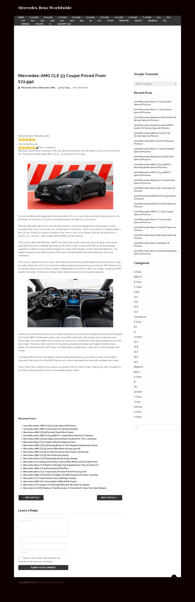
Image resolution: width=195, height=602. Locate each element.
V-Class (119, 17)
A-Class (34, 17)
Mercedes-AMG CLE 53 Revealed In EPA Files (45, 468)
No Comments (80, 88)
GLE (72, 21)
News (21, 17)
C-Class (62, 17)
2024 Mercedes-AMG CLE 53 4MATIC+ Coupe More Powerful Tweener (58, 435)
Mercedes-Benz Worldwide (45, 8)
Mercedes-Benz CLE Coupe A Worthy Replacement (49, 442)
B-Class (48, 17)
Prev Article (32, 497)
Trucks (39, 24)
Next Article (108, 497)
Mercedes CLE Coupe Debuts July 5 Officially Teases (49, 478)
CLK (33, 21)
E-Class (76, 17)
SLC (99, 21)
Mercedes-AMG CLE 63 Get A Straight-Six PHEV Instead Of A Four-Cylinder (60, 475)
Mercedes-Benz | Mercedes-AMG (38, 88)
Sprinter (124, 21)
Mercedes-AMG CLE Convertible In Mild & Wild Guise (50, 481)
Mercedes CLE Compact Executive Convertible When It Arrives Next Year (60, 462)
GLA (42, 21)
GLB (52, 21)
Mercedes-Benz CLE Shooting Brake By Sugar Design (50, 458)
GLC (62, 21)
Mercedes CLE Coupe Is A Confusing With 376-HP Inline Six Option (56, 485)
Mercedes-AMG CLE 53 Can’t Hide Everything (46, 455)
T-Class (147, 17)
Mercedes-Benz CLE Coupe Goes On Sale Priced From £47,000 (55, 471)
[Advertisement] (97, 47)
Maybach (152, 21)
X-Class (133, 17)
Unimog (25, 24)
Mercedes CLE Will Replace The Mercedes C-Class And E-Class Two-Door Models (64, 488)
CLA (159, 17)
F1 (50, 24)
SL (91, 21)
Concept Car (64, 24)
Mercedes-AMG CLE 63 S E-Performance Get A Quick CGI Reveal (55, 452)
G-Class (104, 17)
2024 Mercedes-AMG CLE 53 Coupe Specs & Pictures (49, 426)
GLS (82, 21)
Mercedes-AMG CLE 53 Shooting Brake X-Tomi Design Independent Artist (60, 445)
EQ (164, 21)
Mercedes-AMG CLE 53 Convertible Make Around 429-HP (51, 449)
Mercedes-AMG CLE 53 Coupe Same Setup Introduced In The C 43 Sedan (60, 439)
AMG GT (138, 21)
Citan (110, 21)
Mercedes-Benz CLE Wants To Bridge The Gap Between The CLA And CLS (61, 465)
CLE (168, 17)
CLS (23, 21)
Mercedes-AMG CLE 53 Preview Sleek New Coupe (48, 432)
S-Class (90, 17)
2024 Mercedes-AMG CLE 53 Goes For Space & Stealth (50, 429)
